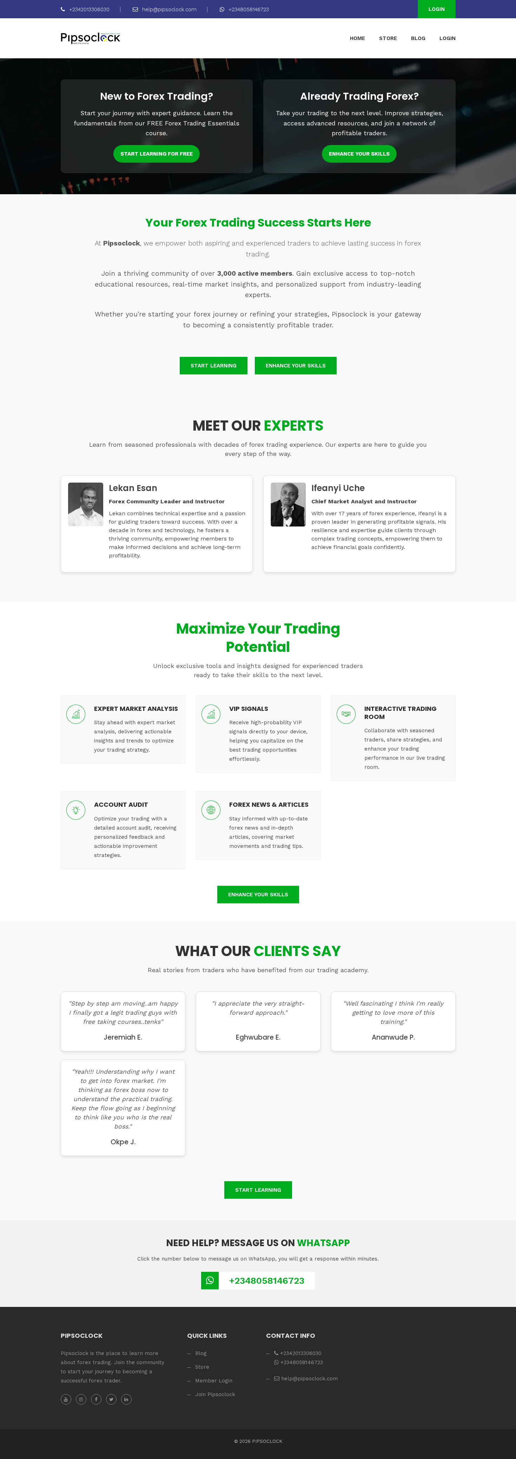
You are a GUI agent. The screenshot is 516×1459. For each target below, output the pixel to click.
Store (202, 1367)
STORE (388, 38)
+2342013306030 (88, 9)
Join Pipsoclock (215, 1394)
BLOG (418, 38)
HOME (357, 38)
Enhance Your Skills (359, 154)
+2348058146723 (248, 9)
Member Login (213, 1381)
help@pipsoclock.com (168, 9)
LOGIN (447, 38)
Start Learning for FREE (156, 154)
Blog (201, 1353)
